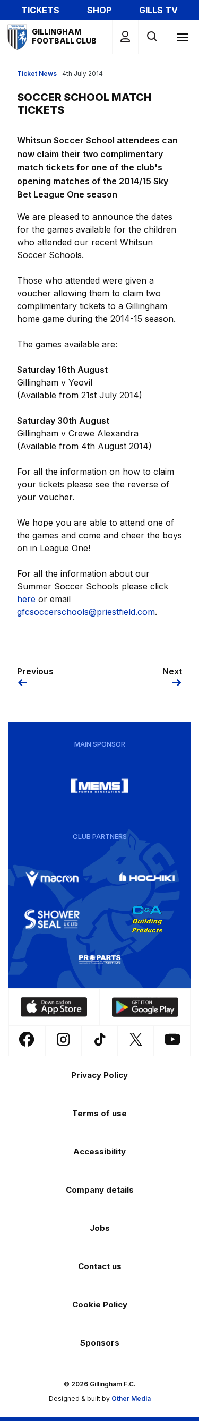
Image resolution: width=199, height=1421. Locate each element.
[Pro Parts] (100, 959)
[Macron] (52, 879)
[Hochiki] (147, 879)
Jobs (100, 1228)
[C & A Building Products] (147, 919)
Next (172, 671)
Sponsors (99, 1343)
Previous (35, 671)
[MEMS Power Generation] (100, 786)
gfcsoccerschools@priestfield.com (86, 611)
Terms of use (99, 1113)
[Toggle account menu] (125, 37)
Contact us (100, 1266)
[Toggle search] (152, 37)
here (26, 599)
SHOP (99, 10)
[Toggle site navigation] (182, 36)
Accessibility (99, 1151)
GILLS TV (158, 10)
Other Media (131, 1398)
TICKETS (40, 10)
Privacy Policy (99, 1075)
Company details (100, 1190)
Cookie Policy (99, 1304)
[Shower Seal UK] (52, 919)
